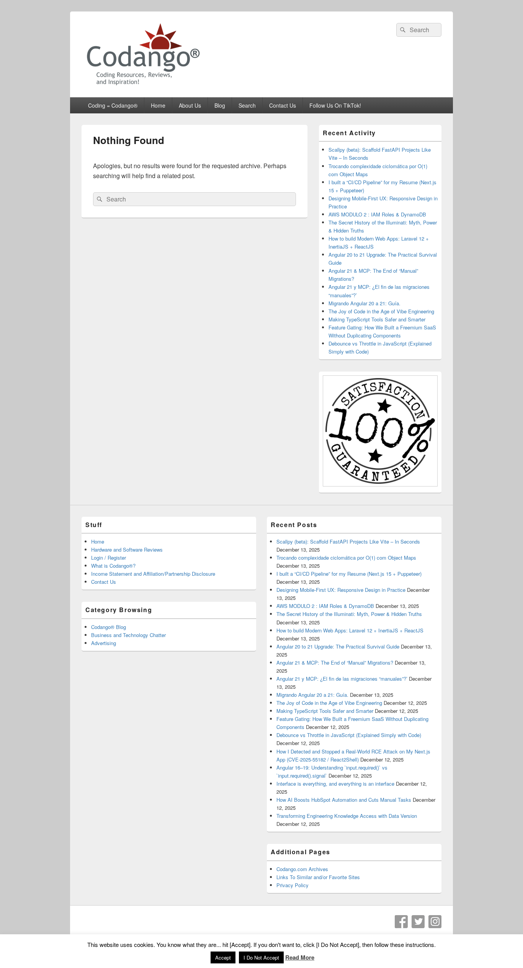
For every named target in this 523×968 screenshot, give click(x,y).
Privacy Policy (292, 885)
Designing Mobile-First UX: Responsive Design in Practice (340, 589)
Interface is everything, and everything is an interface (335, 783)
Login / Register (108, 557)
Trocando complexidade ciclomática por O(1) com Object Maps (346, 557)
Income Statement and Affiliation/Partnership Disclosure (153, 573)
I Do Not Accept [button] (261, 957)
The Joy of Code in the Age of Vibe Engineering (381, 311)
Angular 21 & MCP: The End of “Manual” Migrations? (334, 662)
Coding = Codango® (112, 105)
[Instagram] (434, 921)
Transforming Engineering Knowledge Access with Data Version (346, 815)
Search (247, 105)
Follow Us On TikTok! (335, 105)
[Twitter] (418, 921)
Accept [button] (223, 957)
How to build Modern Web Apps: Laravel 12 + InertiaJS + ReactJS (349, 630)
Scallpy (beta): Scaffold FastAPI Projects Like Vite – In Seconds (348, 541)
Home (158, 105)
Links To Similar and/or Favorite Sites (318, 877)
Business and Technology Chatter (128, 635)
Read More (299, 957)
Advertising (103, 643)
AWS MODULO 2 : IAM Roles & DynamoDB (377, 214)
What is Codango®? (113, 565)
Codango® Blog (108, 627)
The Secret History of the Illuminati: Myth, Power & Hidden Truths (349, 613)
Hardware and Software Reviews (127, 549)
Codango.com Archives (302, 869)
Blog (219, 105)
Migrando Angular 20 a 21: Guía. (364, 303)
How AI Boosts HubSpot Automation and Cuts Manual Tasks (343, 799)
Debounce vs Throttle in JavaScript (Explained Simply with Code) (348, 735)
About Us (190, 105)
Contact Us (282, 105)
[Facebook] (401, 921)
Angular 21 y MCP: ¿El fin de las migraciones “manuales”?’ (341, 678)
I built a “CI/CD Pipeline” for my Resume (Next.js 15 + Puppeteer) (349, 573)
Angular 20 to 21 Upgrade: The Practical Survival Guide (337, 646)
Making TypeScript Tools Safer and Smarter (377, 319)
